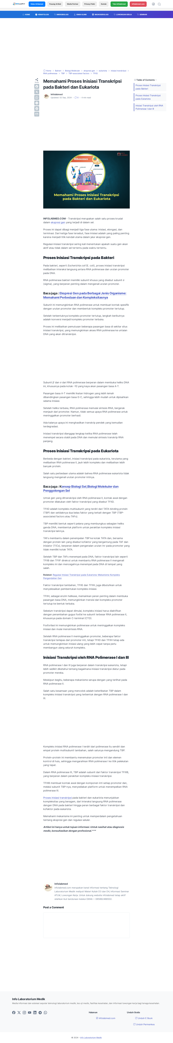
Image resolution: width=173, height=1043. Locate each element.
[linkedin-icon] (34, 1013)
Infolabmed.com (106, 1018)
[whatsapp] (36, 97)
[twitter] (36, 91)
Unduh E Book (145, 1018)
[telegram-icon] (40, 1013)
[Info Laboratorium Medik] (19, 4)
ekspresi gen (58, 222)
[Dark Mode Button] (153, 4)
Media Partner (72, 4)
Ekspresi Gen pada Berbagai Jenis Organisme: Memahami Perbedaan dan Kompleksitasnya (84, 295)
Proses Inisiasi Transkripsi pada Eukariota (148, 97)
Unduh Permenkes (145, 1024)
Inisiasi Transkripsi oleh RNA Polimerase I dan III (149, 107)
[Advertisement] (86, 45)
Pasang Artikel (55, 4)
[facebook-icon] (13, 1013)
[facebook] (36, 86)
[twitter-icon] (19, 1013)
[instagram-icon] (24, 1013)
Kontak (104, 4)
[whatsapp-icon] (45, 1013)
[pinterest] (36, 108)
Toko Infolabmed (119, 4)
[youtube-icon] (29, 1013)
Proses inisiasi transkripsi (57, 797)
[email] (36, 114)
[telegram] (36, 103)
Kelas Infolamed (37, 4)
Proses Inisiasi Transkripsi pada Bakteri (148, 87)
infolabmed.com (138, 4)
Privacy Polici (89, 4)
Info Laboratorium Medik (91, 1037)
